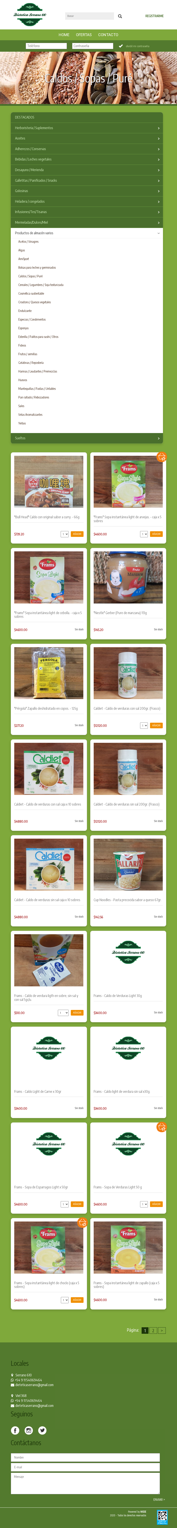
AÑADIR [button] (77, 534)
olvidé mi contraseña (137, 46)
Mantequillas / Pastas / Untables (37, 388)
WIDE (143, 1511)
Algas (21, 250)
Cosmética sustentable (31, 293)
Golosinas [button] (21, 191)
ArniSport (23, 259)
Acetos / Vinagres (28, 241)
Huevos (22, 380)
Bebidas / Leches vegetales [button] (33, 159)
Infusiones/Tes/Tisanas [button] (31, 212)
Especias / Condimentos (32, 319)
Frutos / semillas (27, 354)
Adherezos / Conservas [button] (30, 149)
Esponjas (23, 328)
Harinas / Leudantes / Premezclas (37, 371)
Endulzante (25, 311)
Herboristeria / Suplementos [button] (34, 128)
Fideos (22, 345)
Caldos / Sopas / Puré (30, 276)
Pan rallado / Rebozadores (33, 397)
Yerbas (22, 423)
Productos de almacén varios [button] (34, 233)
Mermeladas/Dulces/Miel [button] (31, 222)
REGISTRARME (154, 16)
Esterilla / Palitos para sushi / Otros (38, 337)
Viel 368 (21, 1395)
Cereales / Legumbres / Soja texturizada (40, 285)
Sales (21, 406)
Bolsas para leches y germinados (37, 267)
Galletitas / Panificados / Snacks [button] (36, 180)
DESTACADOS (24, 117)
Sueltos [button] (20, 438)
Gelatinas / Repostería (31, 362)
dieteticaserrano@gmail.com (34, 1385)
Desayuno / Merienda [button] (29, 170)
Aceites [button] (20, 138)
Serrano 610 (24, 1375)
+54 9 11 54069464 (28, 1380)
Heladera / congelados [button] (30, 201)
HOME (66, 34)
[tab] (87, 117)
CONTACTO (108, 34)
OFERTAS (84, 34)
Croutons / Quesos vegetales (34, 302)
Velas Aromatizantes (30, 414)
